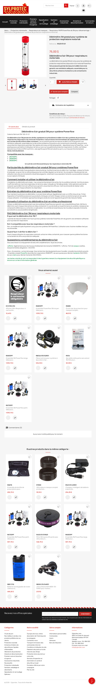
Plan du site (30, 670)
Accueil (5, 22)
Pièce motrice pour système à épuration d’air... (46, 359)
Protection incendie (13, 22)
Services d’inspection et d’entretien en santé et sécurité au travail (34, 661)
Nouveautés (8, 663)
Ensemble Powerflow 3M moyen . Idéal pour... (48, 309)
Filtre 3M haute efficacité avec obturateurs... (47, 538)
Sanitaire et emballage (54, 22)
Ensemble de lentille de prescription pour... (15, 488)
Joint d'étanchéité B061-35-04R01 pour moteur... (46, 588)
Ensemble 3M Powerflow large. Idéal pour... (17, 359)
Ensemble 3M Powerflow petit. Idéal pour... (17, 409)
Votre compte (55, 628)
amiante (77, 253)
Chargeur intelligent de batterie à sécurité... (76, 488)
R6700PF (13, 157)
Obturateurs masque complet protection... (47, 488)
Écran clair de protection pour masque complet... (77, 309)
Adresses (52, 640)
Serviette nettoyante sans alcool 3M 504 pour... (77, 359)
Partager (58, 98)
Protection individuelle (23, 22)
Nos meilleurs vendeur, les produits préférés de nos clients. (12, 638)
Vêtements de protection (12, 652)
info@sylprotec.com (78, 647)
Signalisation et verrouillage (43, 22)
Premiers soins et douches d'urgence (33, 22)
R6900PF (13, 161)
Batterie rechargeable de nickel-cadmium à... (19, 588)
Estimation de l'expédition (70, 105)
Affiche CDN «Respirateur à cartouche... (16, 309)
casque (76, 246)
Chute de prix (8, 634)
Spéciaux (7, 674)
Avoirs (51, 638)
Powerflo (24, 253)
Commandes (53, 636)
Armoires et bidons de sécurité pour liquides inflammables (11, 647)
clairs (15, 255)
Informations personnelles (57, 634)
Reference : (53, 44)
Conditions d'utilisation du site (36, 647)
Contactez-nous (32, 640)
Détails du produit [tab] (28, 127)
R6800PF (13, 159)
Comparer (74, 91)
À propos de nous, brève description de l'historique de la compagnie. (36, 636)
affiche (10, 246)
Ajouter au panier (68, 82)
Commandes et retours (89, 22)
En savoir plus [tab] (14, 127)
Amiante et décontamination (77, 22)
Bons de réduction (55, 643)
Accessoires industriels (64, 22)
